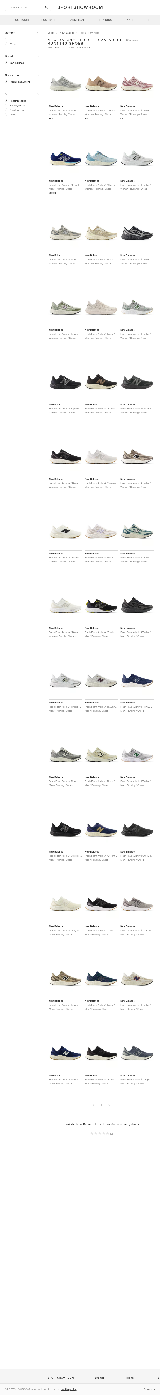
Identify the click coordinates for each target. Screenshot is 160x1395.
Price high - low (17, 105)
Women (13, 43)
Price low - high (17, 109)
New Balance (17, 62)
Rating (13, 114)
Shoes (51, 32)
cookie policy (69, 1389)
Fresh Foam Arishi (20, 81)
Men (12, 39)
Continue (149, 1389)
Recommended (18, 100)
